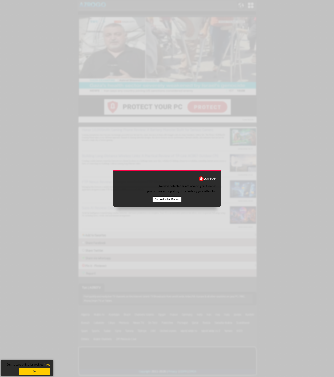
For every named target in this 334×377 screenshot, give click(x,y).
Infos (47, 364)
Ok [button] (34, 371)
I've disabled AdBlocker (167, 199)
